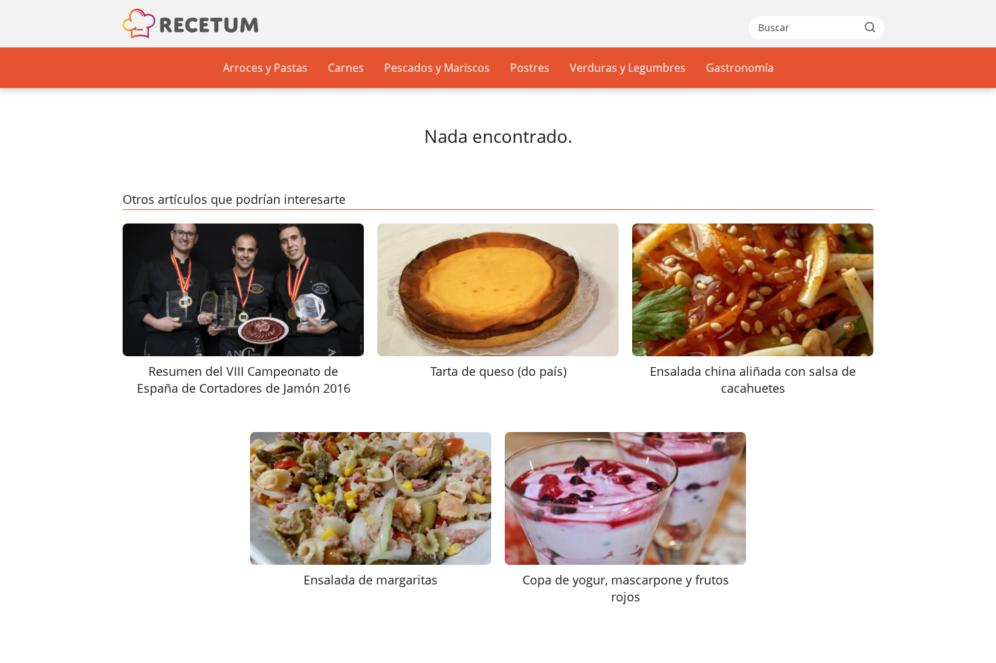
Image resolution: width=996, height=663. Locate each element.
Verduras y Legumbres (628, 67)
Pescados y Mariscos (437, 67)
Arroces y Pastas (265, 67)
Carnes (346, 67)
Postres (529, 67)
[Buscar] (870, 27)
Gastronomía (740, 67)
